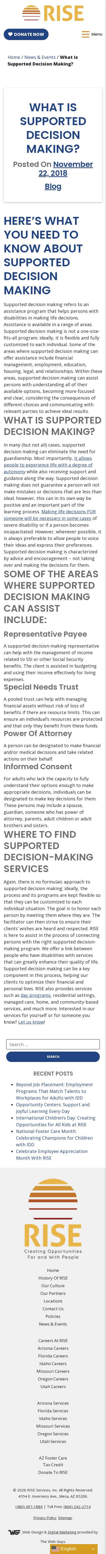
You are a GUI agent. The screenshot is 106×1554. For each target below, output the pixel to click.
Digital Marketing (62, 1532)
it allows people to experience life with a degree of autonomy (48, 464)
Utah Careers (53, 1386)
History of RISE (53, 1278)
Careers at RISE (53, 1340)
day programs (36, 995)
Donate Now (29, 34)
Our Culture (53, 1285)
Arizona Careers (53, 1348)
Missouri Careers (53, 1371)
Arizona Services (53, 1403)
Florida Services (53, 1411)
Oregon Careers (53, 1379)
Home (14, 57)
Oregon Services (53, 1434)
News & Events (40, 57)
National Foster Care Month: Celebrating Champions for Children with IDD (54, 1138)
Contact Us (53, 1308)
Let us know (31, 1022)
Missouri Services (53, 1426)
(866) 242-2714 (77, 1506)
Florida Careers (53, 1356)
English (67, 1548)
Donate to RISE (53, 1472)
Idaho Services (53, 1418)
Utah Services (53, 1441)
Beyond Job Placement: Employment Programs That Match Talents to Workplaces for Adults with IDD (54, 1091)
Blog (53, 186)
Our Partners (53, 1293)
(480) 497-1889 (29, 1506)
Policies (53, 1316)
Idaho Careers (53, 1363)
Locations (53, 1301)
